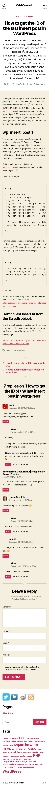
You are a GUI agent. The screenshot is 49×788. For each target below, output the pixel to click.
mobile (35, 752)
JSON (39, 749)
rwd (34, 762)
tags (26, 764)
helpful (19, 745)
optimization (14, 756)
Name (6, 631)
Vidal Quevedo (24, 5)
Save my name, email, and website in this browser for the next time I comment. (22, 668)
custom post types (33, 738)
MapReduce (27, 752)
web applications (26, 768)
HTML (7, 749)
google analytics (40, 741)
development (17, 741)
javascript (20, 749)
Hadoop (5, 745)
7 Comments (39, 84)
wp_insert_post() (10, 111)
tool (36, 764)
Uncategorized (24, 17)
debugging (6, 741)
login (19, 752)
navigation (6, 756)
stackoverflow (9, 764)
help (11, 745)
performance (26, 756)
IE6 (13, 749)
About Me (8, 713)
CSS (22, 738)
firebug (31, 741)
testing (31, 764)
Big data (5, 738)
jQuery (32, 748)
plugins (6, 759)
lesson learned (9, 752)
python (12, 759)
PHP (14, 350)
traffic (41, 764)
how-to (31, 744)
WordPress (22, 350)
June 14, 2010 (21, 84)
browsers (13, 738)
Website (6, 655)
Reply (5, 422)
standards (20, 764)
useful (12, 767)
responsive (27, 759)
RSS (30, 762)
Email (6, 643)
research (19, 759)
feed (25, 741)
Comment (7, 607)
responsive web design (15, 761)
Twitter (5, 768)
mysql (9, 350)
